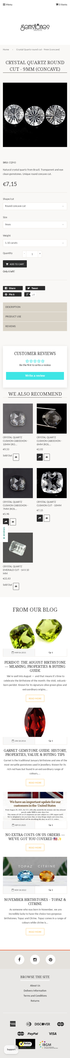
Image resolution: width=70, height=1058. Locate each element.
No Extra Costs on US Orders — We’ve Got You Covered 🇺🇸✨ (35, 837)
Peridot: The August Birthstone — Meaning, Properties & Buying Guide (35, 666)
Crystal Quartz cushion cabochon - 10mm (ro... (15, 441)
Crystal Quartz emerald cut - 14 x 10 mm (16, 570)
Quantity (7, 253)
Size (5, 217)
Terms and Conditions (35, 995)
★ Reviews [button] (4, 533)
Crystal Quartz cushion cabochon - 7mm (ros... (15, 506)
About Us (35, 985)
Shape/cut (8, 199)
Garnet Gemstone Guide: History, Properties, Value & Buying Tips (35, 753)
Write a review (35, 375)
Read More (35, 698)
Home (6, 49)
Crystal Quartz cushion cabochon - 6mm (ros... (49, 441)
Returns (35, 1001)
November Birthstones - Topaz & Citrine (35, 902)
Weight (7, 235)
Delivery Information (35, 990)
